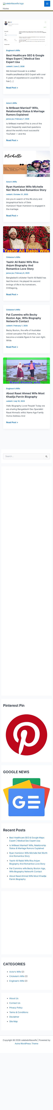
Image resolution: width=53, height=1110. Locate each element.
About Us (13, 998)
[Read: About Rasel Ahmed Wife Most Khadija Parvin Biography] (26, 370)
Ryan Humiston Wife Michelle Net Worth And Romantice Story (26, 188)
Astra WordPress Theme (26, 1043)
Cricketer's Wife (13, 257)
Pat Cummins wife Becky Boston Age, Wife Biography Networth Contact (23, 318)
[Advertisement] (26, 581)
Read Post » (12, 87)
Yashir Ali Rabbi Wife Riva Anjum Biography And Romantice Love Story (22, 265)
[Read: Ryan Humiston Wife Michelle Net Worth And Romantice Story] (26, 163)
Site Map (13, 1021)
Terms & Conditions (18, 1012)
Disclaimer (14, 1017)
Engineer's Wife (13, 50)
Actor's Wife (11, 103)
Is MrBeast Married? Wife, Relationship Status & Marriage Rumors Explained (25, 111)
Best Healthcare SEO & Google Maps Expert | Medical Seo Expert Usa (25, 58)
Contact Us (14, 1003)
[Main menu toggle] (47, 4)
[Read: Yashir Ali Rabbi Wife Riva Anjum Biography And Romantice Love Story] (26, 239)
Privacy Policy (15, 1007)
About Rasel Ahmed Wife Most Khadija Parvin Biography (25, 395)
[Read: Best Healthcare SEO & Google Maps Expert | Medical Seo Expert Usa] (26, 32)
